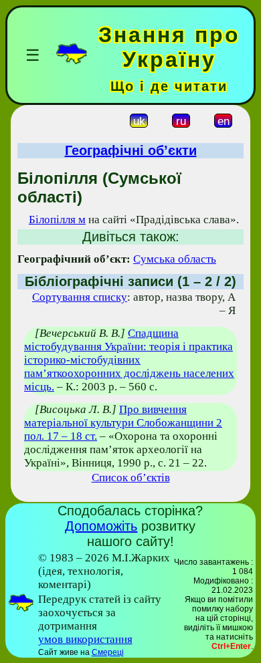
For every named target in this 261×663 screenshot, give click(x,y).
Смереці (108, 652)
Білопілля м (57, 219)
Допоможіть (101, 526)
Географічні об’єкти (131, 150)
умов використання (85, 639)
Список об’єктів (131, 477)
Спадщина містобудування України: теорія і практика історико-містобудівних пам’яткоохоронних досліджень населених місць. (129, 360)
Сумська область (174, 259)
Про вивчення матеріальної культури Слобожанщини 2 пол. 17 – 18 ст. (123, 422)
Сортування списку (79, 297)
